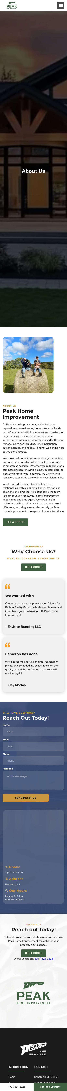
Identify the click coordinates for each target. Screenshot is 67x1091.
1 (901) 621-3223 (14, 872)
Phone (6, 754)
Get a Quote (33, 567)
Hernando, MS (12, 884)
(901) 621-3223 (44, 958)
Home (11, 1077)
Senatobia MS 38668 (46, 1077)
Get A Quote (33, 953)
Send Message (25, 797)
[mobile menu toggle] (60, 5)
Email (6, 739)
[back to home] (12, 5)
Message (8, 768)
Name (6, 725)
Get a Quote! (15, 522)
